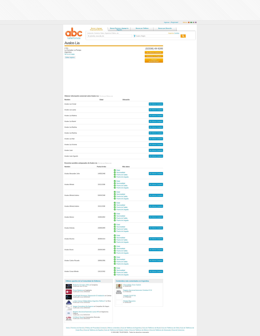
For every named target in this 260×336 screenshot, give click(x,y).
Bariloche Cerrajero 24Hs (81, 285)
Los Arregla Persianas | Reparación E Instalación (88, 295)
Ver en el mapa (69, 54)
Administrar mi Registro (153, 56)
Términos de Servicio (77, 328)
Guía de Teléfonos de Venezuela (160, 330)
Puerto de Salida (121, 175)
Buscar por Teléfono (142, 28)
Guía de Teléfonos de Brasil (151, 328)
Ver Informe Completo (156, 104)
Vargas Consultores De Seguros (83, 306)
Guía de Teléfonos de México (139, 330)
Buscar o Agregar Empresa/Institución (96, 29)
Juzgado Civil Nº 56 (129, 295)
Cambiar (176, 33)
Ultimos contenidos (114, 328)
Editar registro (70, 57)
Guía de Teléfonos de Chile (170, 328)
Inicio (67, 328)
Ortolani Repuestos (129, 301)
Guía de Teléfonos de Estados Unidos (116, 330)
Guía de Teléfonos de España (93, 330)
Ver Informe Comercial (154, 52)
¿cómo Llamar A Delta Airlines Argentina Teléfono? (89, 301)
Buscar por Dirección (165, 28)
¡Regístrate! (174, 22)
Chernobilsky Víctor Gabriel (132, 285)
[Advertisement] (130, 10)
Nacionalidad (120, 172)
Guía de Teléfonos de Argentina (131, 328)
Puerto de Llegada (122, 177)
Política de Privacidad (92, 328)
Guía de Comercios (178, 330)
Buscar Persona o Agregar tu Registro (119, 29)
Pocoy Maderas (78, 290)
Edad (118, 170)
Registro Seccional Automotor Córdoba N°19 (137, 290)
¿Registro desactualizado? (154, 60)
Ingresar (167, 22)
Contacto (103, 328)
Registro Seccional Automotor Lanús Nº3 (86, 312)
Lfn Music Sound (78, 317)
